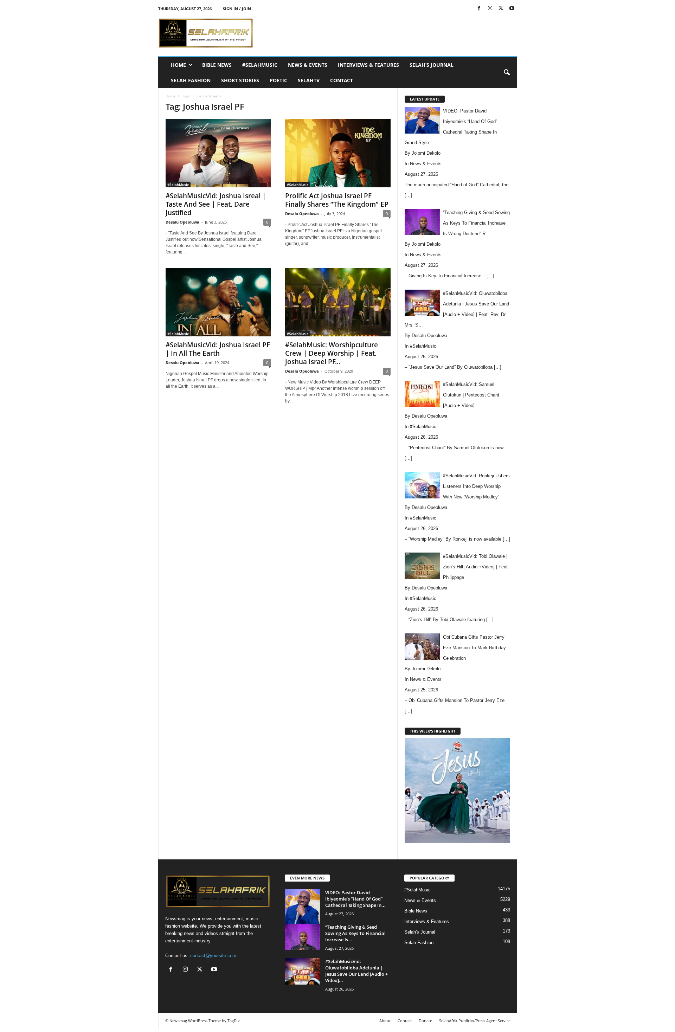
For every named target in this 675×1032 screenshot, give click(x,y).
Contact (341, 80)
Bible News (217, 65)
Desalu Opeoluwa (182, 222)
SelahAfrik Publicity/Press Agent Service (474, 1020)
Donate (425, 1020)
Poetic (278, 80)
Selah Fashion (191, 80)
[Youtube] (512, 9)
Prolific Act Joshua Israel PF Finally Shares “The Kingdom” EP (336, 200)
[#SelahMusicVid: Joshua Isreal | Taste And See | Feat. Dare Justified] (218, 153)
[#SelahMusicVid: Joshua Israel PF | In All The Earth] (218, 302)
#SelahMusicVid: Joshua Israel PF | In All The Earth (218, 349)
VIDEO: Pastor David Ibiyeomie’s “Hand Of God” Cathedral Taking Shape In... (355, 898)
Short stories (240, 80)
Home (178, 65)
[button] (506, 72)
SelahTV (309, 80)
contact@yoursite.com (213, 955)
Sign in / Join (237, 8)
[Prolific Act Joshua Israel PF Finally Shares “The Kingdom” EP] (338, 153)
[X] (501, 9)
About (385, 1020)
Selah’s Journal (432, 65)
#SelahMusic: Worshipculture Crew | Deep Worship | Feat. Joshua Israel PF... (331, 353)
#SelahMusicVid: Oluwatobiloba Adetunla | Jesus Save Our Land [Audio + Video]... (356, 970)
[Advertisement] (389, 33)
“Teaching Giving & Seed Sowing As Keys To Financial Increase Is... (355, 933)
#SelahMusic (259, 65)
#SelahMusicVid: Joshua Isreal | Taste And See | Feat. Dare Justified (216, 204)
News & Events (307, 65)
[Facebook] (479, 9)
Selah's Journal (419, 932)
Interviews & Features (368, 65)
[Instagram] (490, 9)
